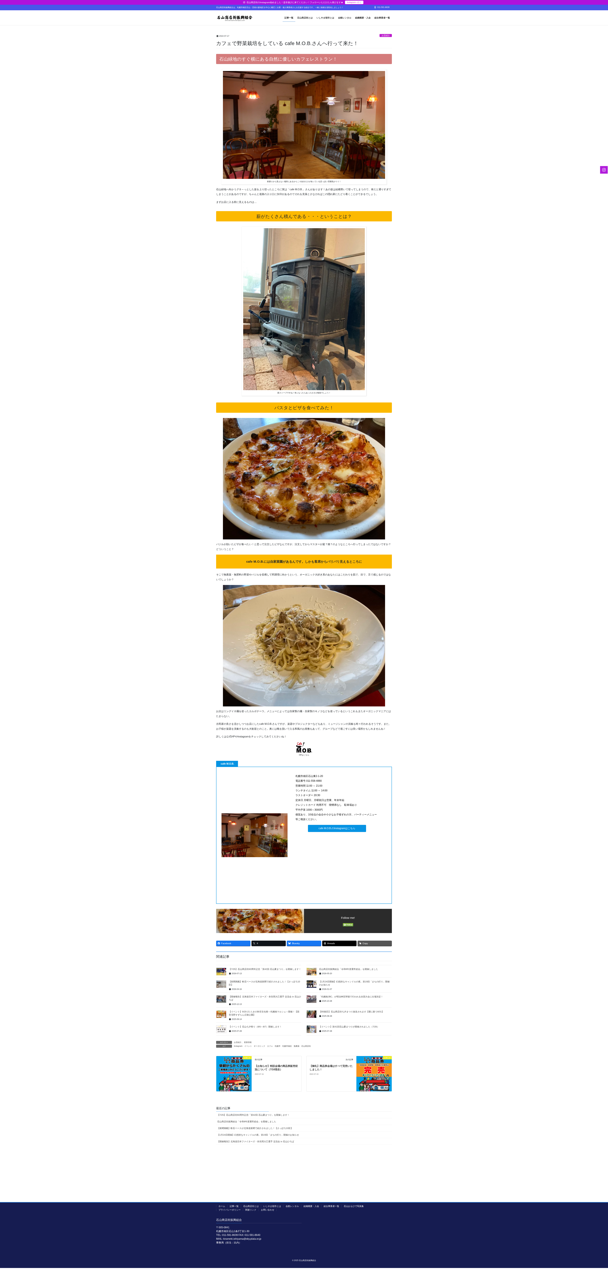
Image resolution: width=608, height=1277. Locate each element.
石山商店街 (306, 1046)
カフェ (270, 1046)
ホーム (221, 1206)
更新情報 (248, 1042)
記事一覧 (234, 1206)
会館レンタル (292, 1206)
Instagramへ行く (354, 2)
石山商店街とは (251, 1206)
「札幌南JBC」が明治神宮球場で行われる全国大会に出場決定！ (351, 996)
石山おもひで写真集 (354, 1206)
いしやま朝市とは (272, 1206)
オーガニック (259, 1046)
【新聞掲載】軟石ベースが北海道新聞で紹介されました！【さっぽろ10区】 (255, 1128)
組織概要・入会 (311, 1206)
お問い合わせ (267, 1210)
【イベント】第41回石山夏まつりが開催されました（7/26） (349, 1026)
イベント (248, 1046)
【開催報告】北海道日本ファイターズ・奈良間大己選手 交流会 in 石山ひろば (255, 1141)
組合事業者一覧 (331, 1206)
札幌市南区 (287, 1046)
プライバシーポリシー (229, 1210)
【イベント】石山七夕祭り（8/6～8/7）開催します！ (255, 1026)
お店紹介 (386, 35)
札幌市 (277, 1046)
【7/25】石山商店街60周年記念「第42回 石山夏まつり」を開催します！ (265, 969)
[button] (337, 828)
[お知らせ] (234, 1073)
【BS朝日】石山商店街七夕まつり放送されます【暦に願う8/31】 (351, 1011)
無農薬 (296, 1046)
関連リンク (250, 1210)
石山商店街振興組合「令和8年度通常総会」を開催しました (348, 969)
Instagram (238, 1046)
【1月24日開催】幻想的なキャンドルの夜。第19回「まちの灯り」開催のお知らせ (258, 1135)
